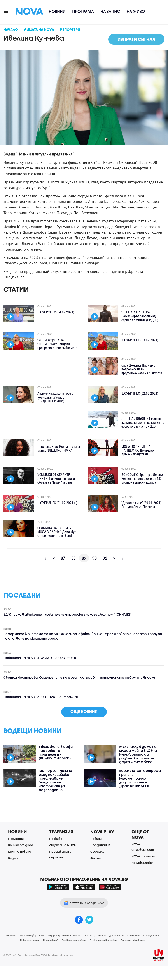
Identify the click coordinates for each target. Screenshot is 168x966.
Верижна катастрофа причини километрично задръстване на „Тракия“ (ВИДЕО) (140, 778)
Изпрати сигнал (136, 39)
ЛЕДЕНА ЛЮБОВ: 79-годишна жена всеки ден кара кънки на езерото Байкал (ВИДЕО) (142, 422)
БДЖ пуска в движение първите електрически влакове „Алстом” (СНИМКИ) (68, 614)
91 (105, 558)
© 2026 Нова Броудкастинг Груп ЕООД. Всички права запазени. (39, 955)
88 (73, 558)
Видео (13, 858)
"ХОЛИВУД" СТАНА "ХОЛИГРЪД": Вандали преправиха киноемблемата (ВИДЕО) (57, 344)
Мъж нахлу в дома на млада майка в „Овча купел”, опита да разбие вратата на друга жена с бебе (138, 754)
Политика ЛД (50, 940)
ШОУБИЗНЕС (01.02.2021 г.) (57, 503)
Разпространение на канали (64, 935)
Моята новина (19, 851)
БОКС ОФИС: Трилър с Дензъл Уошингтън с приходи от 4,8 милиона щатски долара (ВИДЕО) (142, 479)
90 (94, 558)
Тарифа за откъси (95, 935)
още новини (84, 711)
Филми (95, 858)
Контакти (133, 935)
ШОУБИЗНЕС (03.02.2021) (139, 340)
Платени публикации (133, 940)
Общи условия (151, 935)
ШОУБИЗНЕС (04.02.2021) (55, 312)
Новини (57, 11)
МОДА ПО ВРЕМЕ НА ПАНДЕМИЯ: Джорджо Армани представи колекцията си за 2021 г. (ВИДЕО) (138, 450)
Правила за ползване (74, 940)
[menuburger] (6, 11)
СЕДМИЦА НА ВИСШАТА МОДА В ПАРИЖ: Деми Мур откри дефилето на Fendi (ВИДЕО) (56, 532)
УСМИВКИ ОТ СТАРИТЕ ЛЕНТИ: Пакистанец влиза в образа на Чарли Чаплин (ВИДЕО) (57, 479)
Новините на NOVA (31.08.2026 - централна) (41, 697)
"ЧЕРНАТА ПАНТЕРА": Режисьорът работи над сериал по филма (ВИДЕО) (139, 316)
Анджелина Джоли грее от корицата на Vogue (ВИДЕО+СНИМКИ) (56, 397)
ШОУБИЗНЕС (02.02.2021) (139, 394)
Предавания (100, 845)
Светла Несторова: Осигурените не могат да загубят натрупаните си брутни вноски (79, 677)
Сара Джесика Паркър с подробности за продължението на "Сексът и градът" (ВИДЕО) (141, 369)
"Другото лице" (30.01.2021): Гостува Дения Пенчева (141, 505)
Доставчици (116, 935)
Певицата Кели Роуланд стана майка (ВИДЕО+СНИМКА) (58, 448)
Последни (16, 838)
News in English (142, 862)
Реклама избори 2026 (32, 935)
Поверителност (29, 940)
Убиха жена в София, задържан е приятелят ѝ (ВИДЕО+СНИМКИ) (57, 752)
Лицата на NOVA (62, 845)
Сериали (97, 851)
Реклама (11, 935)
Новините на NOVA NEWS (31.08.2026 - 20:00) (41, 658)
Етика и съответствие (103, 940)
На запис (110, 11)
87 (63, 558)
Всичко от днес (20, 845)
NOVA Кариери (143, 856)
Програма (83, 11)
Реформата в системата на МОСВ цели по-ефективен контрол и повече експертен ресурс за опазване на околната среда (83, 636)
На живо (136, 11)
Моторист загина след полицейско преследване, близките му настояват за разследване (55, 780)
